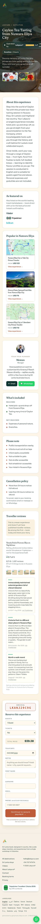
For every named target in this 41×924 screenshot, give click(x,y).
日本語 (33, 905)
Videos (5, 866)
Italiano (27, 905)
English (5, 902)
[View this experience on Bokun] (11, 222)
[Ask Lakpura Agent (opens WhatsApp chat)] (36, 919)
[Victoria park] (8, 572)
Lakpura (6, 25)
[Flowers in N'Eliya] (26, 572)
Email (11, 384)
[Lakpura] (4, 5)
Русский (33, 908)
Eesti (10, 905)
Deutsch (29, 902)
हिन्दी (22, 905)
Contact (5, 873)
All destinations (8, 859)
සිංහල (4, 911)
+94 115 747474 (29, 862)
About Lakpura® (8, 869)
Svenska (10, 911)
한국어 (4, 908)
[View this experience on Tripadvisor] (16, 218)
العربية (11, 902)
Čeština (16, 902)
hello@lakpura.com (31, 859)
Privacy (5, 880)
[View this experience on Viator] (12, 213)
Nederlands (12, 908)
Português (26, 908)
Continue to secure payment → (20, 813)
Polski (19, 908)
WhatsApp (26, 384)
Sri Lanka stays (8, 862)
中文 (25, 911)
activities (18, 25)
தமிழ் (15, 911)
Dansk (23, 902)
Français (17, 905)
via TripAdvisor (27, 610)
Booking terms (8, 877)
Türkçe (20, 911)
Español (5, 905)
